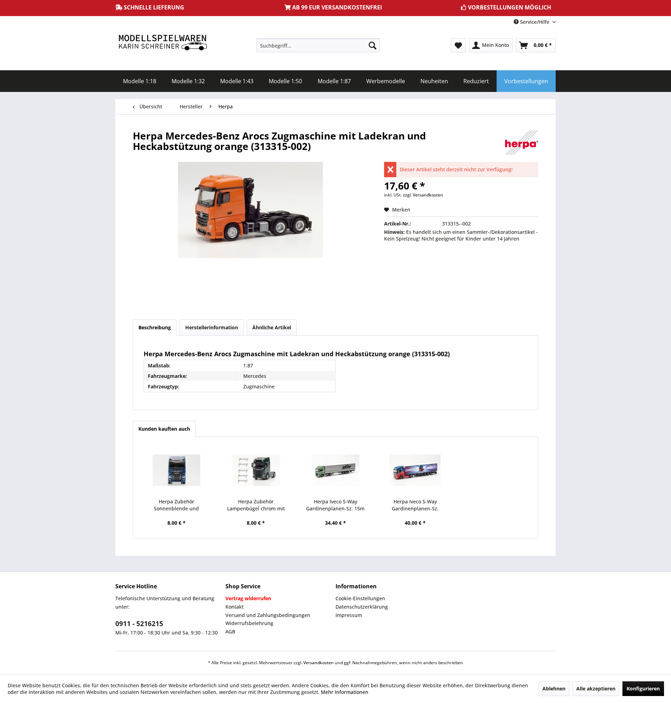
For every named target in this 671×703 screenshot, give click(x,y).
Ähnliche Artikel (271, 327)
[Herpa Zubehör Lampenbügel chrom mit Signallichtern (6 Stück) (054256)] (256, 470)
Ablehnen (553, 688)
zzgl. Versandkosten (423, 195)
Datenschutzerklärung (362, 606)
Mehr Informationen (344, 692)
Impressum (349, 615)
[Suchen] (372, 45)
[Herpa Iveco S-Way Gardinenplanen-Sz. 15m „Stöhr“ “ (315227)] (335, 470)
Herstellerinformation (211, 327)
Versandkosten (318, 663)
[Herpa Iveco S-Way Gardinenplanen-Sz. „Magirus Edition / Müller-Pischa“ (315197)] (415, 470)
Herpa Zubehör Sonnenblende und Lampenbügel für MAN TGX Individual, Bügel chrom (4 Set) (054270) (176, 505)
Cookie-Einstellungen (360, 598)
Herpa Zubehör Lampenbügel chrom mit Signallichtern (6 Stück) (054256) (256, 505)
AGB (230, 631)
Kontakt (234, 606)
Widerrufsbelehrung (249, 623)
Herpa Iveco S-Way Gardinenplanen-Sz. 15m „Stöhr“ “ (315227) (335, 505)
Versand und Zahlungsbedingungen (267, 615)
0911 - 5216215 (139, 623)
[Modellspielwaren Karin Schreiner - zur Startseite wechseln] (162, 43)
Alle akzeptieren (595, 688)
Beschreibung (154, 327)
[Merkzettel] (458, 45)
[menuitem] (318, 45)
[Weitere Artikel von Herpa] (521, 142)
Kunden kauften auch (164, 428)
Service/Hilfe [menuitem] (535, 22)
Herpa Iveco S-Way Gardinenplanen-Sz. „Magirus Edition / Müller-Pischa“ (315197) (415, 505)
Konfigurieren (643, 688)
